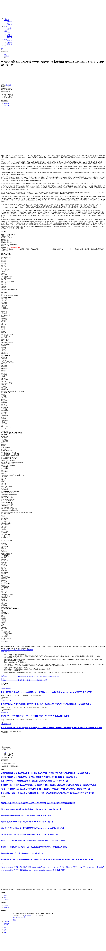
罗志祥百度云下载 (28, 650)
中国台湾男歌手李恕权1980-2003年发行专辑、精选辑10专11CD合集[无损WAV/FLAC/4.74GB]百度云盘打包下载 (46, 692)
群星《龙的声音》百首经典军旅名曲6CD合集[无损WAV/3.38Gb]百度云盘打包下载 (34, 781)
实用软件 (6, 39)
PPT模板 (9, 28)
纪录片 (9, 23)
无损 (73, 867)
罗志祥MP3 (10, 650)
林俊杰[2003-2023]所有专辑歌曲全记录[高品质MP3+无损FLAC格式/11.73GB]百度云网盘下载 (31, 809)
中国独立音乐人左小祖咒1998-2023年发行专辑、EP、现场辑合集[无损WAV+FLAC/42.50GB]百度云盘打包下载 (46, 704)
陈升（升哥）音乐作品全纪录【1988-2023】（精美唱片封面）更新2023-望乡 (26, 815)
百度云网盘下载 (35, 870)
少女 (50, 867)
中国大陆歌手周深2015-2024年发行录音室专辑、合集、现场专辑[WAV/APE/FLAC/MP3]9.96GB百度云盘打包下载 (47, 793)
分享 (2, 651)
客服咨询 (6, 907)
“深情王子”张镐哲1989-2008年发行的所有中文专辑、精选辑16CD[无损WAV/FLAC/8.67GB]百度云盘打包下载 (45, 789)
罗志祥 (5, 650)
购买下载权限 (4, 100)
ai (1, 867)
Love (7, 867)
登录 (2, 48)
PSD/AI (9, 29)
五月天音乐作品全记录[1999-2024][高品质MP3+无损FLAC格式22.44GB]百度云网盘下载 (29, 834)
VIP (5, 45)
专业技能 (9, 32)
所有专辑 (56, 867)
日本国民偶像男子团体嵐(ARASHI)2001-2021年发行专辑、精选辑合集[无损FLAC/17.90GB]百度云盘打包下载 (45, 773)
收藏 (4, 651)
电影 (10, 870)
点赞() (8, 651)
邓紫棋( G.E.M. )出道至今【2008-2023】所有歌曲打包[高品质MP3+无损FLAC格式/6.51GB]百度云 (33, 840)
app (3, 867)
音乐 (54, 870)
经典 (39, 870)
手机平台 (9, 40)
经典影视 (9, 24)
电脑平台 (9, 42)
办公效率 (9, 34)
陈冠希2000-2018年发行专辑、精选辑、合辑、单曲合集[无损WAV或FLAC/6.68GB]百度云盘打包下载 (34, 847)
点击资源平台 (29, 915)
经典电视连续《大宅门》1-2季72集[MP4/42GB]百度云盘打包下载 (22, 853)
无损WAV (86, 867)
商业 (46, 867)
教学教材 (9, 37)
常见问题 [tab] (6, 105)
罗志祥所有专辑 (18, 650)
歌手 (96, 867)
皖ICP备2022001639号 (19, 917)
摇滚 (69, 867)
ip (4, 867)
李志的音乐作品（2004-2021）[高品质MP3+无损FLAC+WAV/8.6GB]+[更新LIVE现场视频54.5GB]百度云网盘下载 (38, 803)
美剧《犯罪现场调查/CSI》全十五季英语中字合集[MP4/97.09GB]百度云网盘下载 (27, 822)
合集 (41, 867)
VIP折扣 (6, 752)
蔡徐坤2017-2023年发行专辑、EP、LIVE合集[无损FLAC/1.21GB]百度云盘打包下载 (35, 716)
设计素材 (6, 26)
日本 (91, 867)
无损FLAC (79, 867)
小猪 (2, 650)
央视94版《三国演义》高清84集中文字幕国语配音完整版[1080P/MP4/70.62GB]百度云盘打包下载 (32, 828)
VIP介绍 (6, 905)
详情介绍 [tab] (6, 103)
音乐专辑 (61, 870)
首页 (5, 18)
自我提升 (6, 31)
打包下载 (64, 867)
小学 (48, 867)
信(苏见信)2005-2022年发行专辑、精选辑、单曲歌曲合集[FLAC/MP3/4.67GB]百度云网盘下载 (39, 777)
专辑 (20, 867)
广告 (52, 867)
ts (12, 867)
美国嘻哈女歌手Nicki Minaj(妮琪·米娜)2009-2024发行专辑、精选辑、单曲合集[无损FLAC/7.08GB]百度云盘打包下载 (48, 785)
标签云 (5, 897)
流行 (103, 867)
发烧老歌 (34, 867)
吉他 (44, 867)
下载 (15, 867)
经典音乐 (9, 21)
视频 (48, 870)
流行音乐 (3, 870)
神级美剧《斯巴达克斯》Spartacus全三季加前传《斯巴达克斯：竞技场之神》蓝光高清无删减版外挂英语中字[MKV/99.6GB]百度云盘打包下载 (47, 859)
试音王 (50, 870)
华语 (30, 867)
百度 (16, 870)
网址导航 (6, 899)
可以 (37, 867)
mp (10, 867)
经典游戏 (9, 44)
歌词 (100, 867)
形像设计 (9, 36)
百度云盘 (22, 870)
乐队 (24, 867)
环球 (7, 870)
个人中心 (6, 896)
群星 (42, 870)
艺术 (45, 870)
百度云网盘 (28, 870)
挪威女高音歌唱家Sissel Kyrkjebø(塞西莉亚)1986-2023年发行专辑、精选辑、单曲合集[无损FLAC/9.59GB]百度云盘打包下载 (51, 728)
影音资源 (6, 20)
